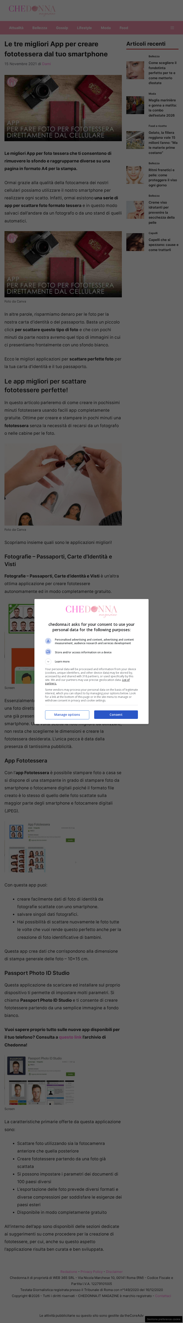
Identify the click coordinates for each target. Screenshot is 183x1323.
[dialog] (91, 661)
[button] (91, 661)
